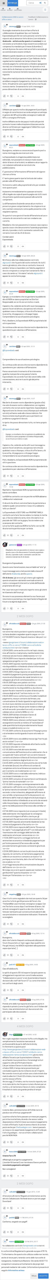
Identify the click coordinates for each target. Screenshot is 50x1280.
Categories (18, 10)
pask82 (11, 1218)
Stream (3, 10)
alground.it (7, 263)
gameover (13, 545)
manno (11, 1242)
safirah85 (12, 1106)
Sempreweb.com (30, 1246)
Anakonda (16, 574)
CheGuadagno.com (24, 1127)
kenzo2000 (13, 1152)
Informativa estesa (16, 1270)
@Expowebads (9, 350)
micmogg (12, 26)
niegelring (12, 894)
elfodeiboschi (14, 624)
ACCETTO (43, 1276)
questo (29, 574)
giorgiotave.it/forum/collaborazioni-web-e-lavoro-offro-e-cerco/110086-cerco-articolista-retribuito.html (23, 645)
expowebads (13, 145)
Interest (10, 10)
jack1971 (12, 965)
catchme (12, 106)
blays (11, 1035)
